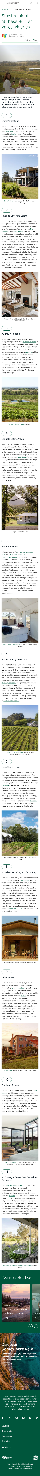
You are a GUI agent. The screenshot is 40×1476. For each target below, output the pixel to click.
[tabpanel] (20, 69)
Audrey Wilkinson (29, 342)
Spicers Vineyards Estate (14, 752)
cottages (9, 131)
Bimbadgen (29, 129)
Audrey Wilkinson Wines (17, 424)
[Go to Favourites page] (36, 3)
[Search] (31, 3)
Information (7, 1436)
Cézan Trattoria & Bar (15, 908)
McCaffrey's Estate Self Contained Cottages (17, 1265)
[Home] (13, 3)
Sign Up (7, 1365)
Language (6, 1447)
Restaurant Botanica (11, 701)
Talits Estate (8, 1070)
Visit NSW (6, 1426)
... (10, 9)
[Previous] (31, 1326)
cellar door (13, 554)
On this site (7, 1431)
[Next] (36, 1326)
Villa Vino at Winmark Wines (12, 645)
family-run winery (18, 988)
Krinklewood (24, 880)
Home (4, 9)
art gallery (21, 552)
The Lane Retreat (10, 1162)
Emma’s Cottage (9, 201)
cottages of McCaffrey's (14, 1185)
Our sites (6, 1441)
